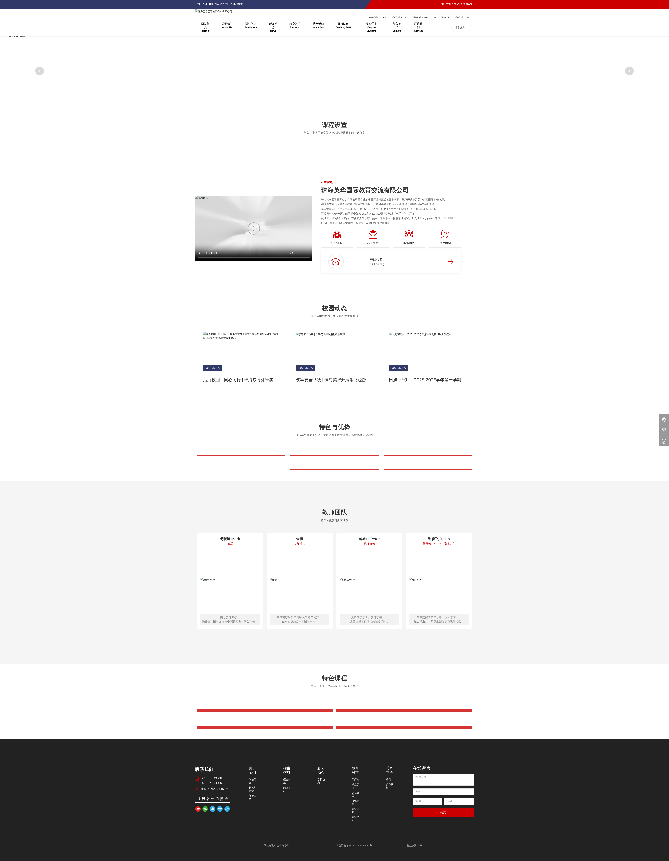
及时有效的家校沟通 (428, 710)
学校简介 (337, 399)
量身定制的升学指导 (334, 652)
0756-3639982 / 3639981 (459, 4)
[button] (39, 124)
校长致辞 (373, 399)
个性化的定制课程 (334, 710)
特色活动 (445, 399)
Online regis (378, 421)
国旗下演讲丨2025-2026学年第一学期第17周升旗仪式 (425, 539)
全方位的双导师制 (241, 652)
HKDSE (265, 283)
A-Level (404, 283)
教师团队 (409, 399)
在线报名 (376, 416)
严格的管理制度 (428, 652)
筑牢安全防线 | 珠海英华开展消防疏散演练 (333, 539)
